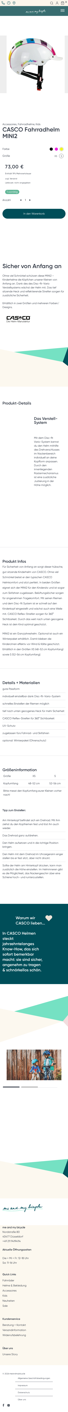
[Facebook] (3, 1405)
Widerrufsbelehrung (14, 1335)
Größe (6, 155)
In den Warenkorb (34, 213)
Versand (13, 179)
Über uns (22, 1399)
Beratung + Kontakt (14, 1325)
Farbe (5, 149)
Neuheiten (8, 1300)
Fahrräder (8, 1280)
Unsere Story (10, 1354)
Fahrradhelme (26, 124)
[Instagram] (8, 1405)
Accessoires (9, 124)
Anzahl (6, 200)
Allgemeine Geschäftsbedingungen (34, 1378)
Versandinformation (14, 1330)
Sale (5, 1306)
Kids (38, 124)
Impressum (23, 1385)
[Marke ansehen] (18, 323)
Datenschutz (24, 1392)
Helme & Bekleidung (14, 1285)
